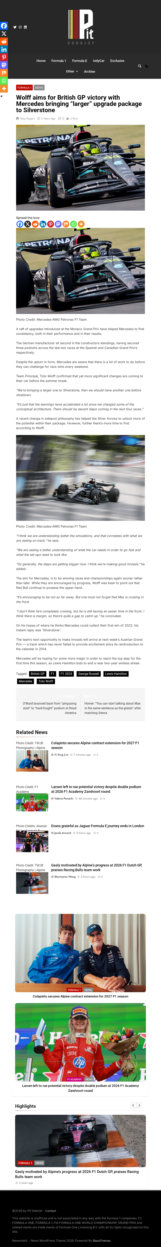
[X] (27, 224)
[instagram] (20, 27)
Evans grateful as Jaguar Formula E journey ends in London (97, 826)
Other (70, 71)
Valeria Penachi (63, 798)
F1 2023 (66, 674)
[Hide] (1, 96)
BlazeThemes (102, 1240)
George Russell (88, 674)
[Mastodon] (58, 224)
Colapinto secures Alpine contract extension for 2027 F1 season (80, 996)
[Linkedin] (42, 224)
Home (41, 61)
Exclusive (117, 61)
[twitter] (15, 27)
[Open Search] (139, 66)
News (39, 88)
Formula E (79, 61)
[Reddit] (35, 224)
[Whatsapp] (73, 224)
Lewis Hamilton (116, 674)
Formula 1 (58, 61)
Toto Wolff (45, 681)
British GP (38, 674)
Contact (50, 1210)
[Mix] (65, 224)
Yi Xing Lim (61, 755)
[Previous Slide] (133, 1105)
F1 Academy (74, 1079)
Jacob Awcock (62, 833)
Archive (89, 71)
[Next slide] (139, 1105)
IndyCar (98, 61)
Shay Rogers (27, 118)
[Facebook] (19, 224)
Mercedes (25, 681)
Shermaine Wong (65, 877)
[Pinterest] (50, 224)
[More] (81, 224)
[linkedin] (25, 27)
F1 (52, 674)
